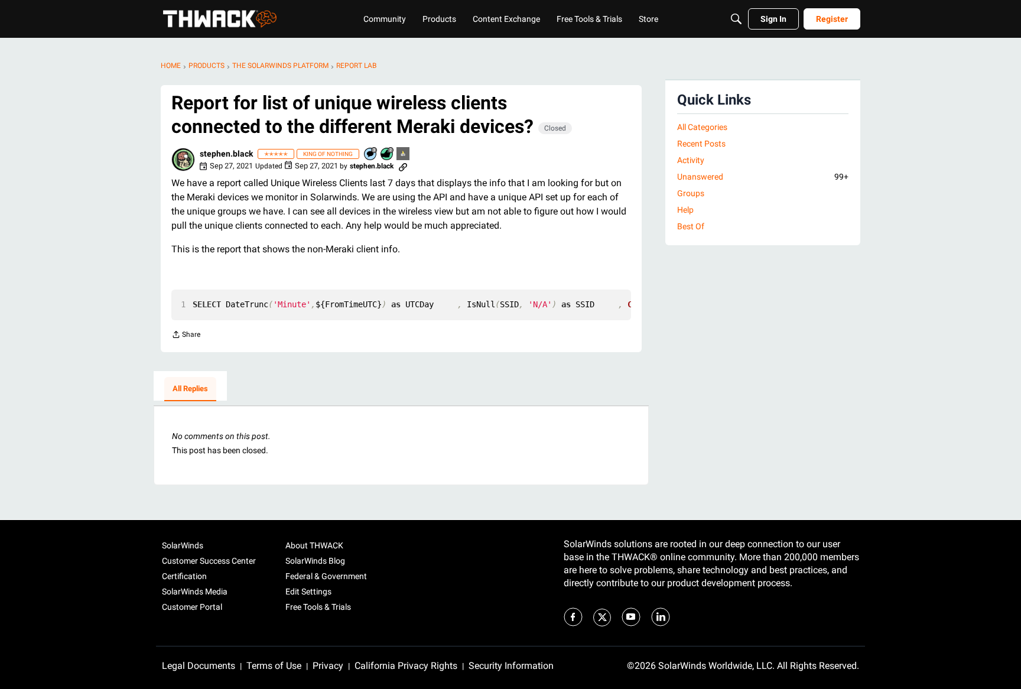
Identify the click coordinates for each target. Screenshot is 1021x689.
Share (185, 336)
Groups (690, 193)
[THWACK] (220, 19)
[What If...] (403, 154)
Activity (690, 160)
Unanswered (762, 176)
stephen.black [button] (226, 153)
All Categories (702, 127)
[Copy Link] (403, 166)
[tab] (190, 389)
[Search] (736, 19)
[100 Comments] (371, 154)
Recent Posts (701, 143)
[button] (183, 159)
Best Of (690, 226)
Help (685, 209)
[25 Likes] (388, 154)
